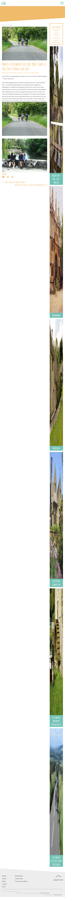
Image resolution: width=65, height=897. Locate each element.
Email (3, 886)
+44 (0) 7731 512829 (44, 893)
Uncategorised (56, 42)
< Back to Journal (7, 25)
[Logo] (3, 3)
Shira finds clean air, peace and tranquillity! (30, 184)
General (36, 72)
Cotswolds (26, 72)
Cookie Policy (19, 878)
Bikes (20, 72)
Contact (4, 884)
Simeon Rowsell (58, 894)
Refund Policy (19, 876)
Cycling (31, 72)
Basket (4, 876)
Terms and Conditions (21, 881)
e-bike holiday (56, 38)
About (4, 881)
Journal (4, 878)
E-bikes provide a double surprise (14, 182)
